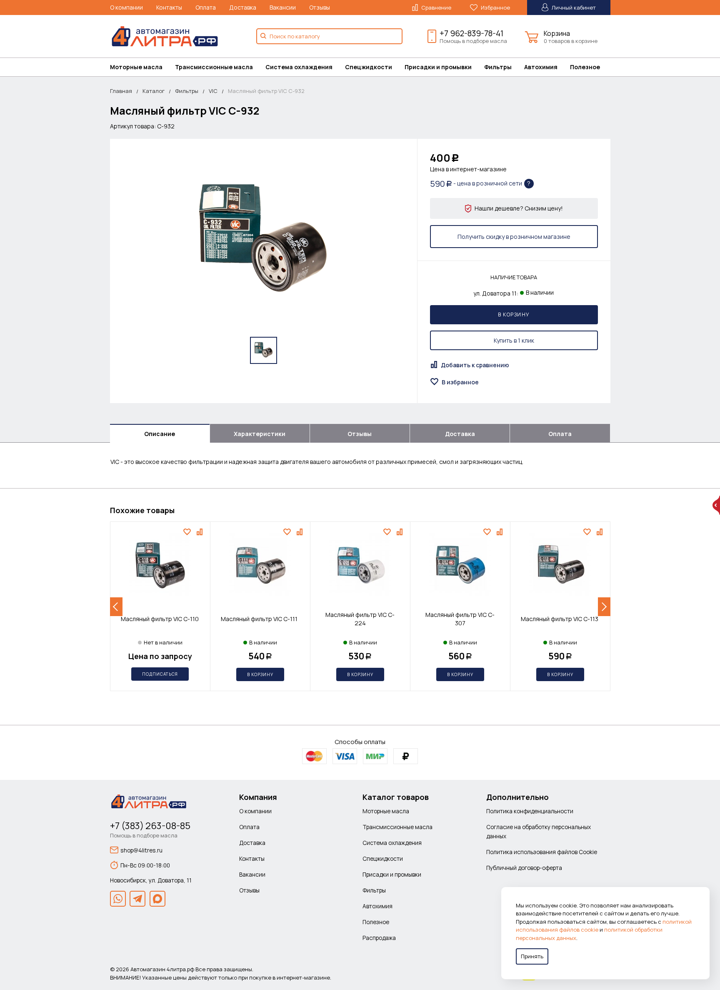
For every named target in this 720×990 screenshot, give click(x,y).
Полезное (585, 67)
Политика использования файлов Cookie (541, 852)
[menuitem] (142, 67)
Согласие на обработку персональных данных (538, 831)
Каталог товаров (395, 797)
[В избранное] (188, 532)
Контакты (169, 7)
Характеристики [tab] (259, 434)
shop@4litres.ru (141, 850)
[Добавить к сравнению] (201, 532)
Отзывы (319, 7)
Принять (532, 956)
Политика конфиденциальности (529, 811)
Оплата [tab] (560, 434)
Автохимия (541, 67)
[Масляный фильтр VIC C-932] (263, 241)
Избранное (495, 7)
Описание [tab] (159, 434)
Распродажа (379, 938)
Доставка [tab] (460, 434)
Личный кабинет (573, 7)
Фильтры (498, 67)
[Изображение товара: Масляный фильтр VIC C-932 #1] (263, 350)
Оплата (205, 7)
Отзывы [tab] (360, 434)
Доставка (242, 7)
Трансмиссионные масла (214, 67)
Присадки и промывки (438, 67)
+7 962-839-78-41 (471, 33)
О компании (126, 7)
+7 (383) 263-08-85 (150, 826)
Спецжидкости (368, 67)
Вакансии (283, 7)
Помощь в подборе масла (473, 41)
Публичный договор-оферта (524, 868)
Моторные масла (136, 67)
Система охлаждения (298, 67)
